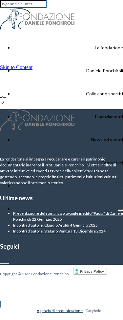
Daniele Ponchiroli (104, 70)
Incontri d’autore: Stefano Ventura (42, 231)
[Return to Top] (0, 304)
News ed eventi (107, 139)
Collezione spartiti (104, 93)
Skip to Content (16, 67)
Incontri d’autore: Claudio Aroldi (41, 225)
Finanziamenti (109, 116)
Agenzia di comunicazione (60, 310)
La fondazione (109, 47)
